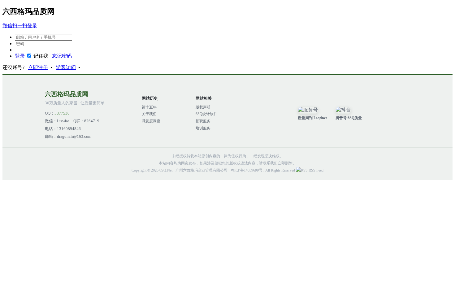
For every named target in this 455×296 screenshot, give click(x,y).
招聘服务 (203, 121)
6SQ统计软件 (206, 114)
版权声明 (203, 107)
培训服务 (203, 128)
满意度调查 (151, 121)
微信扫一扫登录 (19, 25)
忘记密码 (61, 56)
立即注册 (38, 67)
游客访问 (66, 67)
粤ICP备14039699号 (246, 170)
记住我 (41, 56)
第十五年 (149, 107)
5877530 (62, 113)
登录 (20, 56)
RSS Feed (315, 170)
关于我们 (149, 114)
